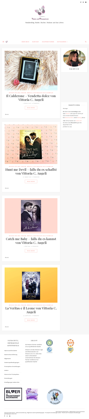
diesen (68, 113)
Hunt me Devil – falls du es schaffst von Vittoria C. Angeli (31, 171)
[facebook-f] (80, 2)
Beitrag (79, 117)
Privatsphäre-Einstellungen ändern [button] (12, 368)
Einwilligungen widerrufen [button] (11, 382)
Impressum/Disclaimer (10, 350)
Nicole (7, 114)
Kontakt (35, 42)
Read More (31, 107)
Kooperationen (48, 42)
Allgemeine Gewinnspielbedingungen (11, 360)
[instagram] (83, 2)
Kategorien (61, 42)
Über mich (25, 42)
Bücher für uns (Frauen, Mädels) (21, 92)
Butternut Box (69, 117)
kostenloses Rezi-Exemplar (43, 92)
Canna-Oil (79, 120)
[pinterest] (85, 2)
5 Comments (35, 315)
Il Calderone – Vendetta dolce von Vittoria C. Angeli (31, 98)
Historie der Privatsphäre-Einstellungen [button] (11, 376)
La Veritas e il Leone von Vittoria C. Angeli (31, 310)
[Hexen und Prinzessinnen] (44, 21)
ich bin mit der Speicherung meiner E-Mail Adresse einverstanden (73, 83)
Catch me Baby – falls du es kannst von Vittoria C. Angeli (31, 241)
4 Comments (35, 103)
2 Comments (35, 177)
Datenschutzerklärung (10, 354)
